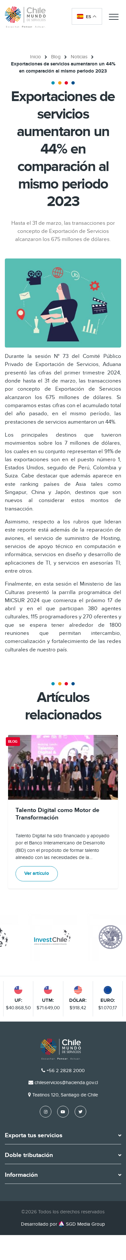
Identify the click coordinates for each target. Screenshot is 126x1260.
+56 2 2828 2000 (66, 1070)
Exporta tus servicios (33, 1135)
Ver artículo (36, 873)
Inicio (35, 57)
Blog (56, 57)
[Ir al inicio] (25, 17)
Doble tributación (29, 1155)
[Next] (112, 812)
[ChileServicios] (60, 1049)
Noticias (79, 57)
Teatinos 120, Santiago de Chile (65, 1095)
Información (21, 1175)
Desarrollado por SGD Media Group (63, 1224)
